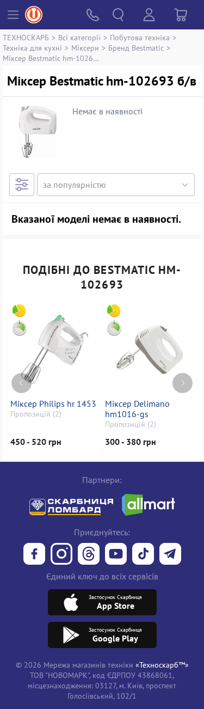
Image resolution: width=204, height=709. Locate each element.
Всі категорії (79, 37)
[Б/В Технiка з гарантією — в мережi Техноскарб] (116, 555)
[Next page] (182, 383)
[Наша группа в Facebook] (34, 555)
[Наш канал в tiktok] (143, 555)
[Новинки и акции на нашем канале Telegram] (170, 555)
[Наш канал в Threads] (89, 555)
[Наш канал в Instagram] (61, 555)
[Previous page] (21, 383)
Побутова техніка (140, 37)
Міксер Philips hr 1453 (53, 404)
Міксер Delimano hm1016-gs (137, 409)
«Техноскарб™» (162, 664)
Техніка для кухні (32, 47)
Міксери (85, 47)
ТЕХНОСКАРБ (26, 37)
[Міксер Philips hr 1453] (54, 350)
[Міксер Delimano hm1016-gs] (149, 350)
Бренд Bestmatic (136, 47)
